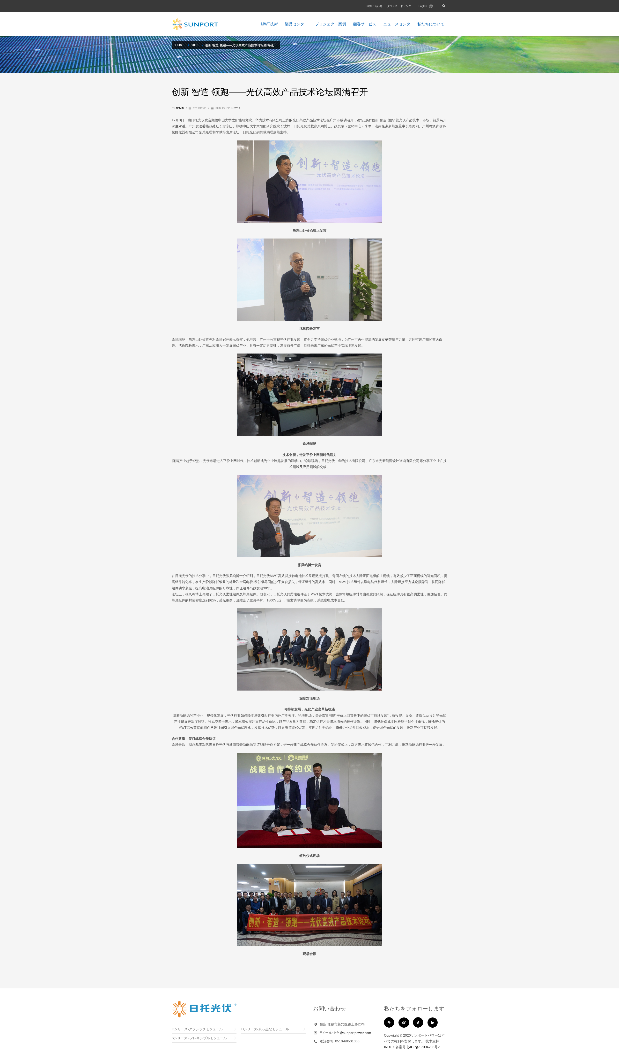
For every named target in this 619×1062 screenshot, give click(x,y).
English (423, 6)
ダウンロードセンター (400, 6)
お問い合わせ (374, 6)
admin (180, 108)
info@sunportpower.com (352, 1033)
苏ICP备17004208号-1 (424, 1047)
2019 (237, 108)
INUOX (389, 1047)
